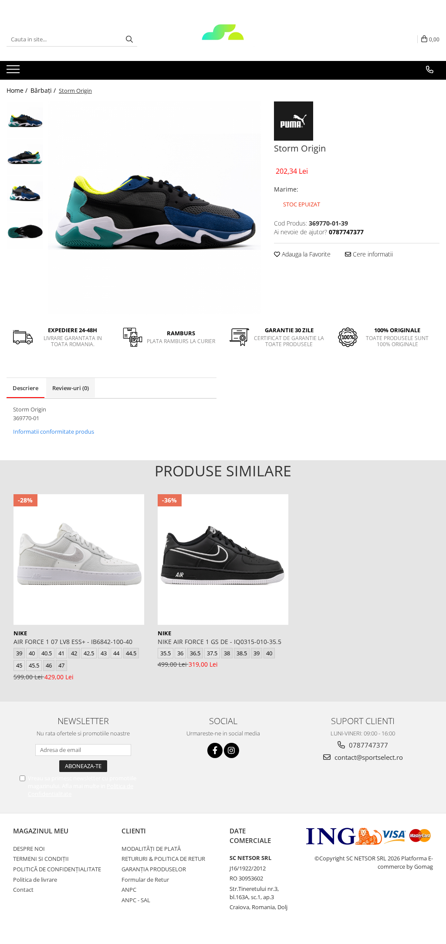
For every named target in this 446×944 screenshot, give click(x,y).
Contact (23, 889)
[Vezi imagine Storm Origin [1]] (25, 157)
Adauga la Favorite (305, 254)
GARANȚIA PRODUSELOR (154, 869)
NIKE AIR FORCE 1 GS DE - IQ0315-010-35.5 (219, 641)
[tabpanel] (154, 207)
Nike (20, 633)
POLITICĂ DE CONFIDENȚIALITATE (57, 869)
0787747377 (367, 745)
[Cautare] (129, 39)
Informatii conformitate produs (53, 431)
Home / (18, 90)
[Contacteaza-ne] (429, 69)
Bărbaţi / (43, 90)
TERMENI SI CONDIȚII (41, 859)
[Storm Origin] (154, 207)
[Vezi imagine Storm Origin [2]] (25, 194)
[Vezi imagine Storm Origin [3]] (25, 231)
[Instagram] (231, 750)
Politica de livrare (35, 879)
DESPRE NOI (29, 849)
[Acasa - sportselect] (223, 39)
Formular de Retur (145, 879)
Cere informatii (372, 254)
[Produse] (14, 71)
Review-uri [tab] (70, 388)
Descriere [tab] (25, 388)
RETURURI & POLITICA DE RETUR (163, 859)
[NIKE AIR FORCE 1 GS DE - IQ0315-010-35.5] (223, 559)
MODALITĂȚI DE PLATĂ (151, 849)
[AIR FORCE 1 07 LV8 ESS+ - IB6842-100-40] (79, 559)
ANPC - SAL (136, 900)
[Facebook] (215, 750)
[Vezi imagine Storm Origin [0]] (25, 120)
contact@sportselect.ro (368, 757)
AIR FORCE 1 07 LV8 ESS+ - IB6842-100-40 (73, 641)
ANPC (129, 889)
